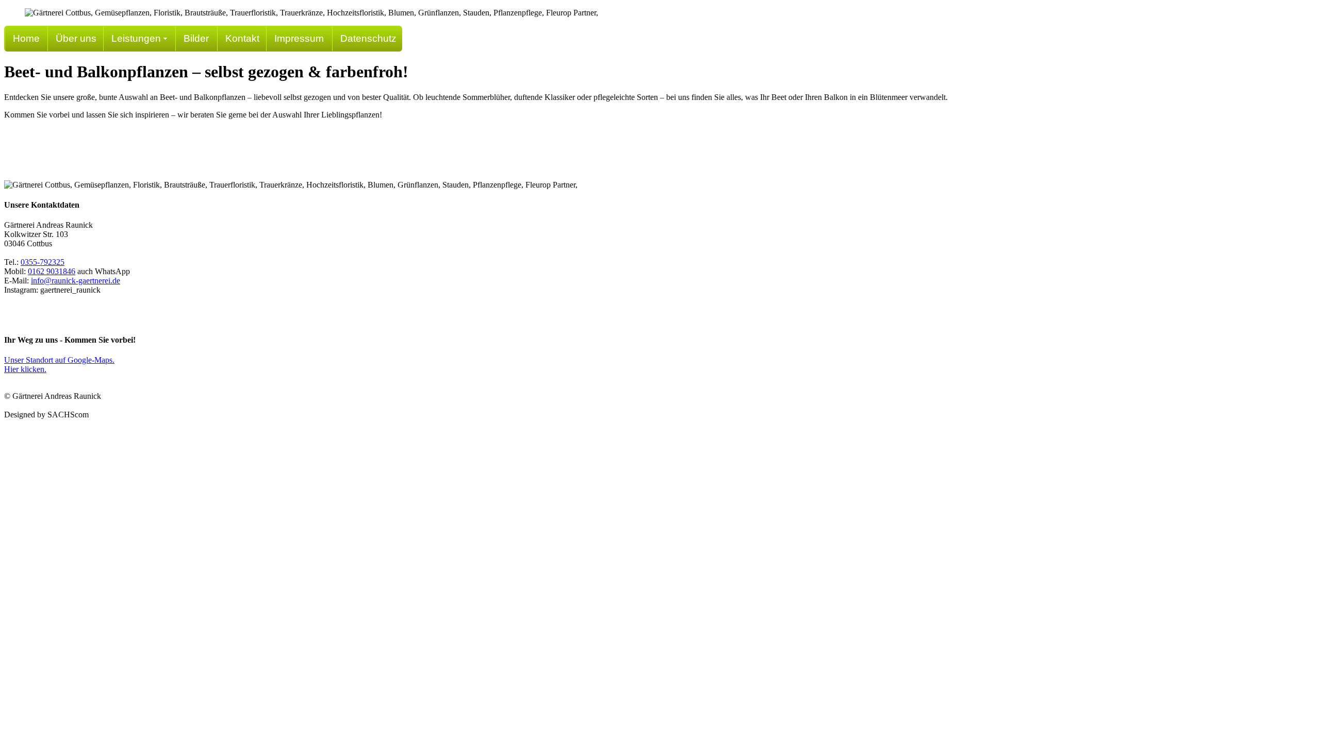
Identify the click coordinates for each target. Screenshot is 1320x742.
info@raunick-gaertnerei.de (75, 280)
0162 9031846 (51, 271)
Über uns (76, 38)
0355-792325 (42, 262)
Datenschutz (368, 38)
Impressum (299, 38)
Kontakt (242, 38)
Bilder (196, 38)
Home (26, 38)
